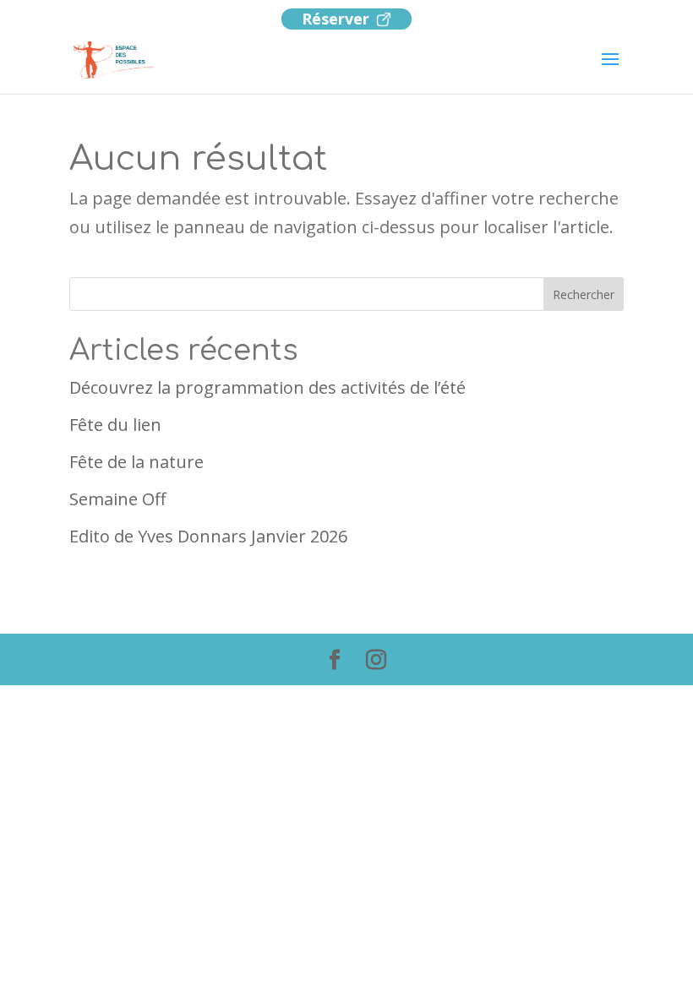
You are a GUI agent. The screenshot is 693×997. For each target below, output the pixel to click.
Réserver (335, 18)
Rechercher (583, 294)
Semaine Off (117, 499)
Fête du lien (115, 424)
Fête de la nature (136, 461)
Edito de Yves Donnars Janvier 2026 (208, 536)
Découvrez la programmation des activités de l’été (267, 387)
